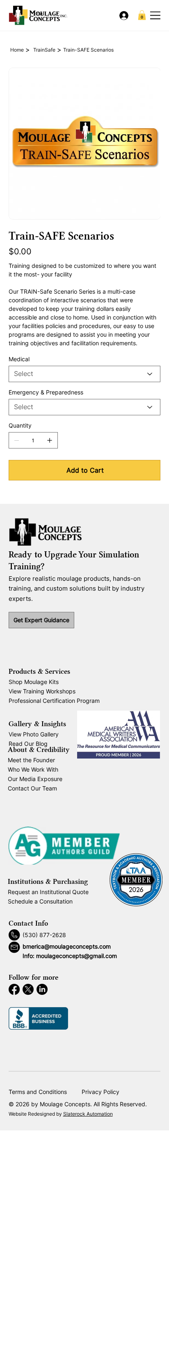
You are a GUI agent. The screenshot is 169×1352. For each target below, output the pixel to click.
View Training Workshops (42, 691)
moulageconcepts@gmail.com (76, 955)
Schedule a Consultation (40, 901)
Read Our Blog (28, 743)
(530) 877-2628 (44, 934)
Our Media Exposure (35, 778)
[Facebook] (14, 989)
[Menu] (155, 15)
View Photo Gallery (34, 734)
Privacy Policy (100, 1091)
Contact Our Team (32, 788)
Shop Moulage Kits (34, 681)
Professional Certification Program (54, 700)
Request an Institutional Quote (48, 891)
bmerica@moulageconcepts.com (67, 946)
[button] (142, 15)
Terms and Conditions (38, 1091)
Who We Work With (33, 769)
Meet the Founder (31, 759)
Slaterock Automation (88, 1114)
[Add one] (49, 440)
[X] (28, 989)
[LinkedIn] (42, 989)
